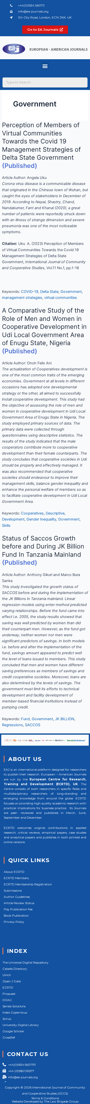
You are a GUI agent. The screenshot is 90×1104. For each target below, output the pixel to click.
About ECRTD (14, 872)
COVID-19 (29, 291)
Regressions (12, 725)
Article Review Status (19, 903)
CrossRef (8, 1037)
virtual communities (60, 297)
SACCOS (32, 725)
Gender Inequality (41, 519)
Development (13, 519)
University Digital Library (20, 1025)
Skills (6, 525)
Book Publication (16, 915)
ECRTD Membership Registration (28, 884)
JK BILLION (64, 719)
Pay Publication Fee (18, 909)
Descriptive (55, 513)
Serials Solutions (14, 1006)
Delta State (49, 291)
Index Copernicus (14, 1012)
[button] (45, 66)
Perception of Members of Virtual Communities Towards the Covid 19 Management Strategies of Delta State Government (41, 141)
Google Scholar (13, 1031)
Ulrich (6, 975)
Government (71, 291)
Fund (25, 719)
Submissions (13, 890)
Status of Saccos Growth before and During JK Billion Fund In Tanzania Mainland (43, 546)
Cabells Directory (14, 969)
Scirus (6, 1019)
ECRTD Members (16, 878)
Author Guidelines (17, 897)
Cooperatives (32, 513)
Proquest (9, 994)
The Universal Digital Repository (25, 962)
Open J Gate (11, 981)
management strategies (22, 297)
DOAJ (7, 1000)
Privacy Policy (14, 922)
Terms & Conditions (45, 1098)
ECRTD (7, 987)
